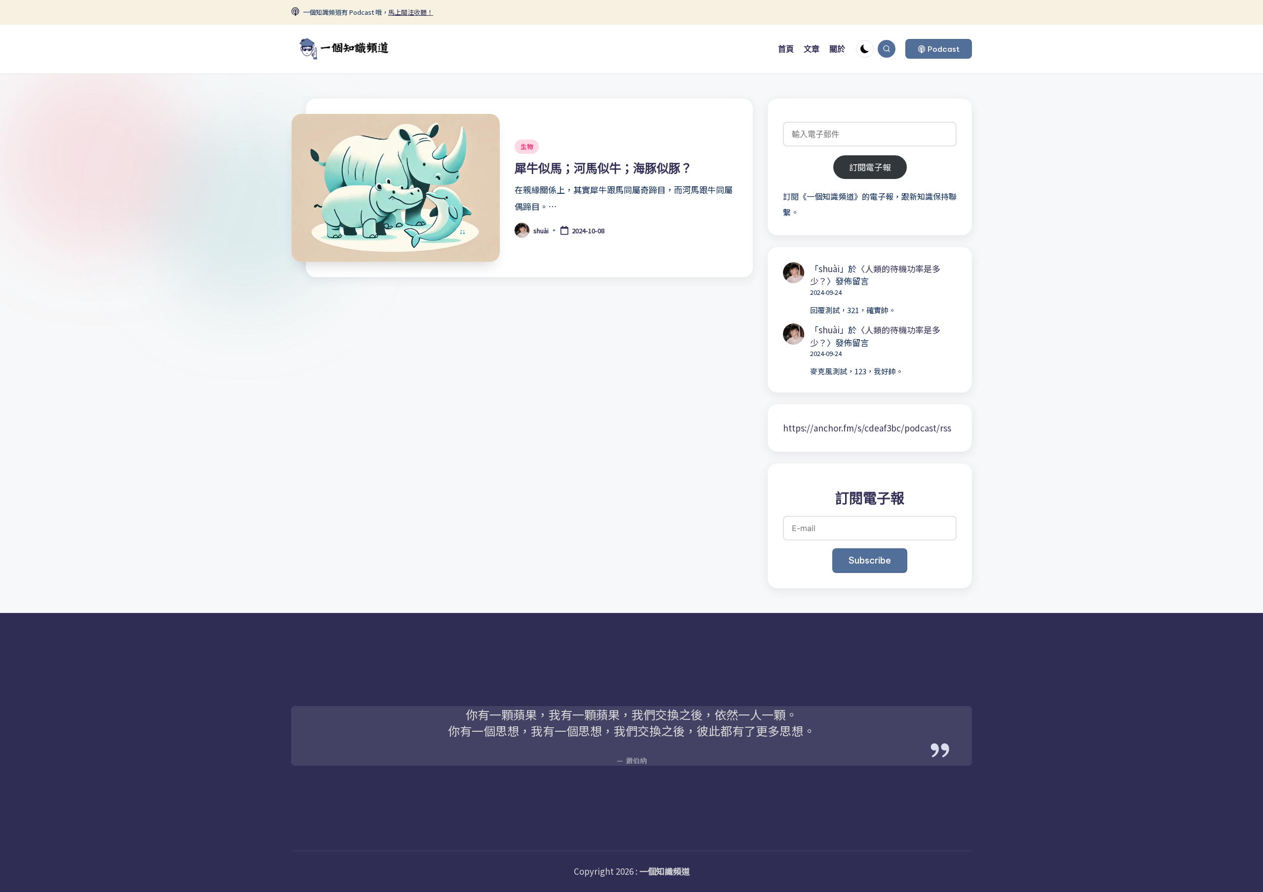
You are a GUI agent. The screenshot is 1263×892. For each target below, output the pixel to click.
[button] (938, 49)
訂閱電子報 (870, 167)
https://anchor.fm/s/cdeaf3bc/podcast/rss (867, 428)
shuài (829, 268)
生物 (526, 146)
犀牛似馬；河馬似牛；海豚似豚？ (603, 168)
